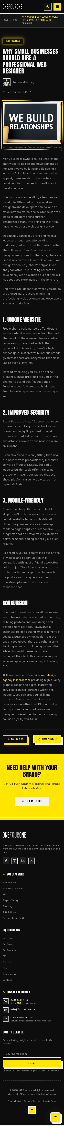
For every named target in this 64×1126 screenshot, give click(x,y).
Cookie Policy (49, 1101)
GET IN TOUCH (34, 801)
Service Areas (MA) (13, 918)
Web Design (9, 882)
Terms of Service (32, 1101)
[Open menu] (57, 7)
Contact (7, 979)
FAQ (5, 956)
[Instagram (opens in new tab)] (14, 861)
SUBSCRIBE (32, 1063)
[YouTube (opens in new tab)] (31, 861)
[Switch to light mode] (48, 7)
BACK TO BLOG (17, 739)
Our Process (9, 950)
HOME (6, 20)
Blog (15, 20)
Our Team (8, 944)
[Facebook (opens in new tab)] (6, 861)
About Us (8, 938)
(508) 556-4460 (20, 999)
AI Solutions (9, 912)
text (19, 1003)
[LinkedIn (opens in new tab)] (23, 861)
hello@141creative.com (23, 1009)
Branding (7, 906)
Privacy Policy (14, 1101)
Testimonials (10, 973)
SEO (5, 894)
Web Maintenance (13, 888)
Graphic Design (11, 900)
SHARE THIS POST (49, 739)
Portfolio (7, 962)
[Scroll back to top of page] (32, 1110)
